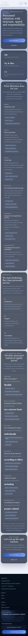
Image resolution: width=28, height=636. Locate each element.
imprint (3, 605)
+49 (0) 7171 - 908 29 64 (7, 586)
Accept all (14, 631)
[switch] (21, 3)
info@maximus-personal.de (8, 589)
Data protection (7, 623)
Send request (14, 40)
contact (14, 45)
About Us (14, 559)
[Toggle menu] (25, 3)
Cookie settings (5, 610)
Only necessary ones (14, 627)
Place (2, 595)
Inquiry (3, 598)
